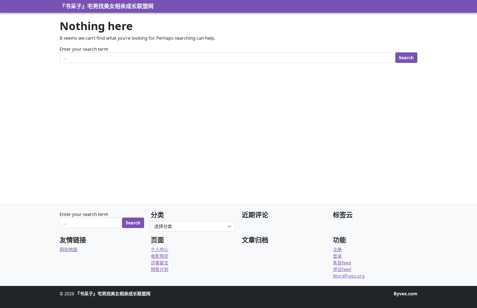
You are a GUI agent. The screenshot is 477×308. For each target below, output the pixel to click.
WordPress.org (349, 276)
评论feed (342, 269)
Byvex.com (405, 294)
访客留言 (159, 263)
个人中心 (159, 250)
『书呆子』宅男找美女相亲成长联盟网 (106, 6)
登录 (337, 256)
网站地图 (68, 250)
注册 (337, 250)
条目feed (342, 263)
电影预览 (159, 256)
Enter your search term (84, 49)
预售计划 (159, 269)
